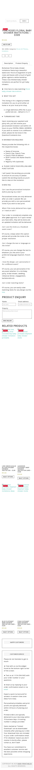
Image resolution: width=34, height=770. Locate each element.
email (6, 689)
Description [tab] (8, 63)
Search (24, 21)
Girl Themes (24, 49)
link (3, 292)
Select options (8, 477)
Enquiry (5, 308)
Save (6, 29)
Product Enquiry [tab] (22, 63)
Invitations (5, 51)
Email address (23, 302)
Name (4, 302)
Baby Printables (17, 6)
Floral (18, 49)
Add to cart (6, 44)
